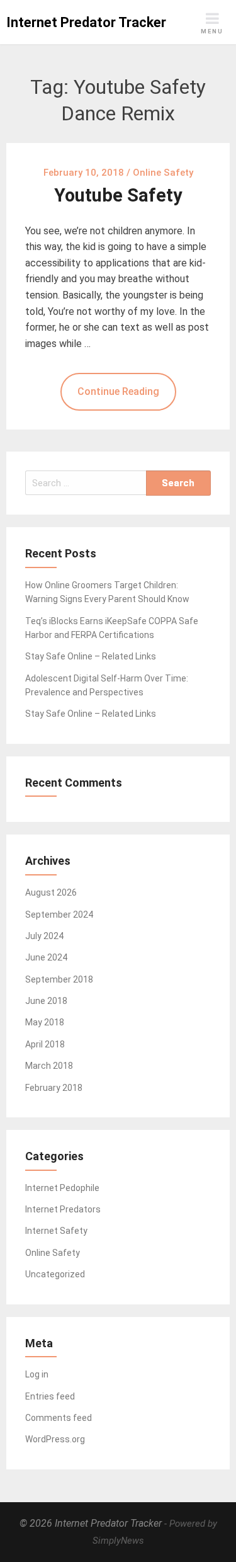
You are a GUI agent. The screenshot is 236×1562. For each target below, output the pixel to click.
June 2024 (46, 957)
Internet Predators (63, 1209)
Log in (36, 1374)
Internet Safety (56, 1231)
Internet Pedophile (62, 1188)
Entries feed (50, 1396)
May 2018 (44, 1022)
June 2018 (46, 1001)
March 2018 (49, 1066)
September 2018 (59, 979)
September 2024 (59, 914)
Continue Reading (118, 391)
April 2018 (45, 1044)
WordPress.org (55, 1439)
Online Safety (52, 1253)
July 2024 (44, 936)
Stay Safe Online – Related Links (90, 656)
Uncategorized (55, 1274)
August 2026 (51, 892)
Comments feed (58, 1418)
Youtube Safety (118, 195)
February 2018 (53, 1088)
